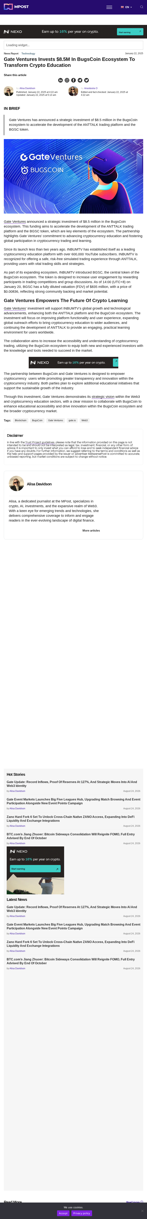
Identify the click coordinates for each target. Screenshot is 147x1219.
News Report (11, 53)
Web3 (85, 420)
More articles (91, 530)
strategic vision (103, 397)
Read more (133, 1202)
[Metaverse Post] (16, 7)
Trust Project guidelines (39, 442)
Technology (28, 53)
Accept (63, 1213)
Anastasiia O (90, 88)
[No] (142, 1211)
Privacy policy (81, 1213)
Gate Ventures (15, 222)
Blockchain (20, 420)
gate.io (72, 420)
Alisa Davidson (27, 88)
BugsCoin (37, 420)
